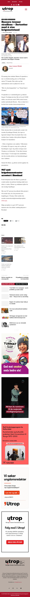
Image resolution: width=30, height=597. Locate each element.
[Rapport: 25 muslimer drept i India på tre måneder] (5, 303)
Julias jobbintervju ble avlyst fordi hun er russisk (19, 246)
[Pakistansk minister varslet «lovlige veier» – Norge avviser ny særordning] (5, 296)
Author (3, 62)
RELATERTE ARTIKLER (8, 284)
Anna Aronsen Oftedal (7, 32)
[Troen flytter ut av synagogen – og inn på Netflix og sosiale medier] (5, 289)
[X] (17, 588)
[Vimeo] (20, 588)
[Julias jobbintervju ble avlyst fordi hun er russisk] (20, 240)
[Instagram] (13, 588)
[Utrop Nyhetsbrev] (15, 552)
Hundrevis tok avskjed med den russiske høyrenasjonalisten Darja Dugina (7, 248)
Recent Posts (9, 62)
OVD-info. (4, 201)
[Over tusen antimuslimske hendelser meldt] (5, 310)
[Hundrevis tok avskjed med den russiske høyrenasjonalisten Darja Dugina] (7, 240)
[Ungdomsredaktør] (15, 508)
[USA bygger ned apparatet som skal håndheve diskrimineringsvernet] (5, 317)
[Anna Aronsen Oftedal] (5, 69)
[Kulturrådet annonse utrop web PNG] (15, 464)
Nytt (10, 17)
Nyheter (6, 17)
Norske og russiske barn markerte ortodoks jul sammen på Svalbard (6, 265)
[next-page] (17, 330)
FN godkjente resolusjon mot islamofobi (22, 278)
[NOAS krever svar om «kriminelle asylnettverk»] (5, 324)
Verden (6, 19)
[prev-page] (15, 330)
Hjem (2, 17)
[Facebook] (9, 588)
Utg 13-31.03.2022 (11, 19)
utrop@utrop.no (18, 582)
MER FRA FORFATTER (21, 284)
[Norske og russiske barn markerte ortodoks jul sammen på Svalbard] (7, 258)
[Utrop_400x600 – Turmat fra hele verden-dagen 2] (15, 373)
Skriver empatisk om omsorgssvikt (6, 278)
